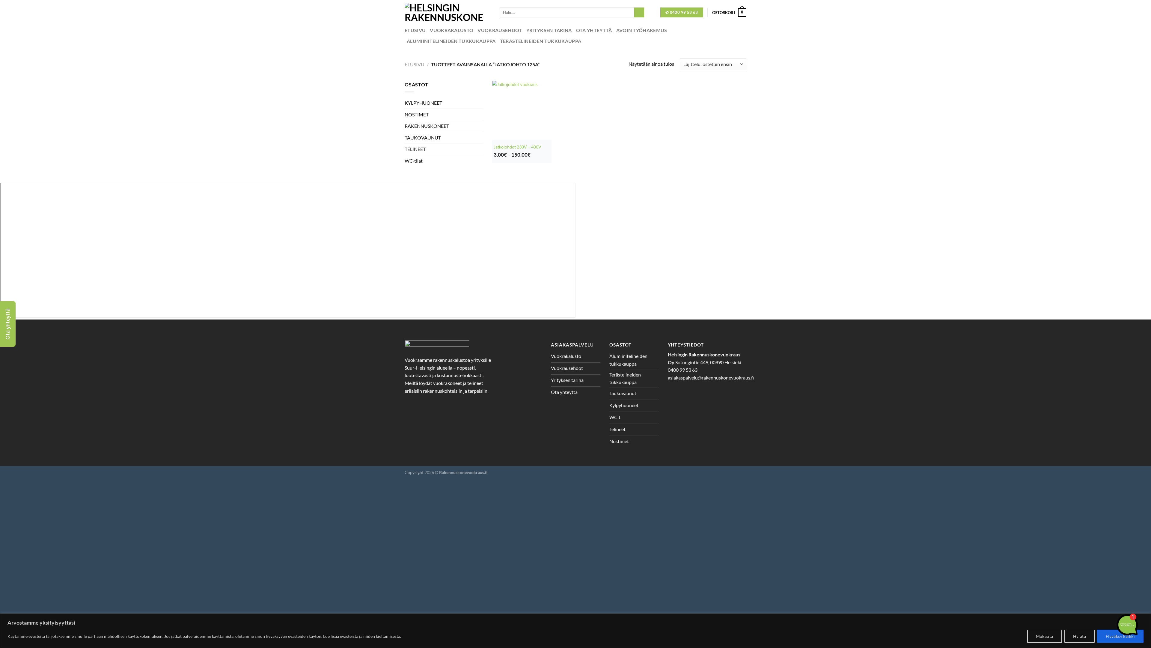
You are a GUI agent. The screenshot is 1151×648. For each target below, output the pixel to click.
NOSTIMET (417, 114)
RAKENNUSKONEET (427, 126)
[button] (8, 324)
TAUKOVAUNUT (423, 137)
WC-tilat (414, 161)
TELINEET (415, 149)
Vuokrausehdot (499, 30)
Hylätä (1079, 636)
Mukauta (1044, 636)
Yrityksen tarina (549, 30)
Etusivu (415, 30)
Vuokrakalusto (451, 30)
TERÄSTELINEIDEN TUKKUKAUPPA (540, 41)
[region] (575, 631)
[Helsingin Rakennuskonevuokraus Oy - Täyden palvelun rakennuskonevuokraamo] (448, 12)
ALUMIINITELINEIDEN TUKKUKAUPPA (451, 41)
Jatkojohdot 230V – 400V (517, 146)
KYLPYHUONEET (423, 103)
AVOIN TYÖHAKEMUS (641, 30)
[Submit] (639, 13)
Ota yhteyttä (594, 30)
